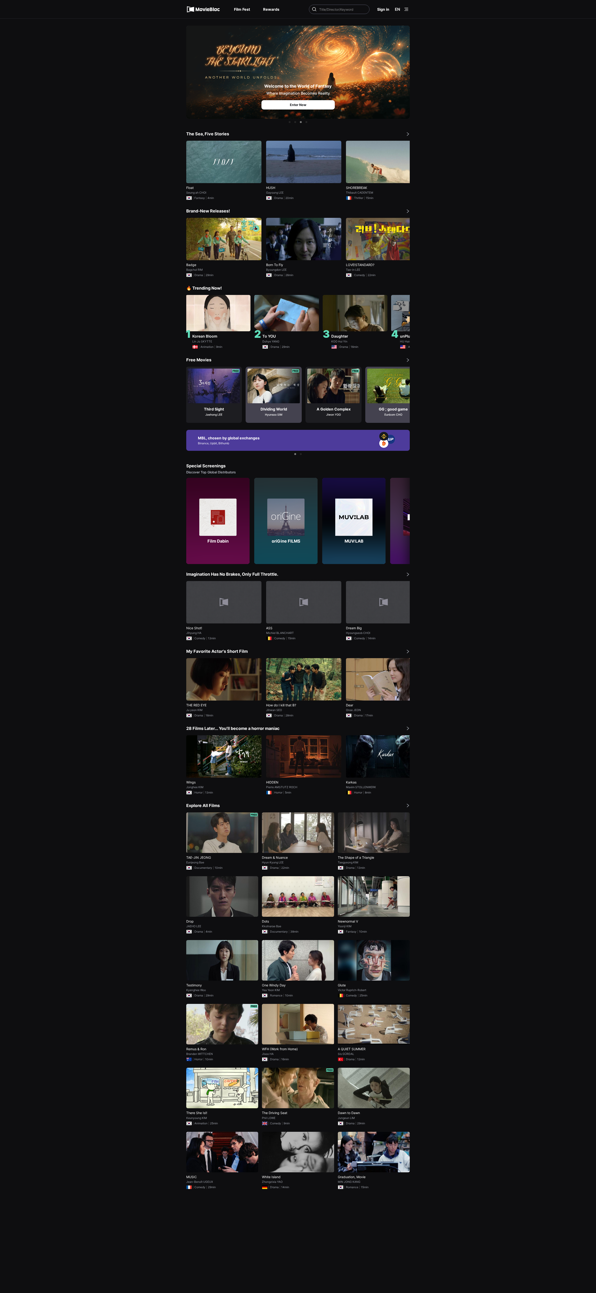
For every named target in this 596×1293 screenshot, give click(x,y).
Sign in (383, 9)
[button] (290, 122)
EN (397, 9)
